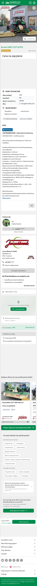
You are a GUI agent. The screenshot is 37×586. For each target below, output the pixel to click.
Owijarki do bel (8, 443)
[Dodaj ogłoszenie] (30, 2)
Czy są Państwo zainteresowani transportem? (18, 341)
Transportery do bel (10, 463)
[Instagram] (6, 560)
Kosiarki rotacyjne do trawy (12, 455)
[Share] (32, 205)
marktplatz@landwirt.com (13, 583)
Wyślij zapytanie (24, 522)
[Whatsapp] (17, 560)
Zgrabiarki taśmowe (10, 451)
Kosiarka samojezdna (24, 472)
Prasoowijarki (19, 443)
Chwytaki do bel (9, 447)
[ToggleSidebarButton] (3, 2)
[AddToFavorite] (34, 8)
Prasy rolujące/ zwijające (11, 476)
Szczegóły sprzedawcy (18, 270)
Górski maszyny (21, 447)
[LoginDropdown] (34, 2)
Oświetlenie (8, 111)
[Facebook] (10, 560)
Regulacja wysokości (11, 114)
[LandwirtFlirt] (21, 560)
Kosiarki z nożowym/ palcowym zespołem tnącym (17, 459)
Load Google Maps (20, 309)
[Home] (12, 2)
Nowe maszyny (6, 51)
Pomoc (5, 567)
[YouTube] (2, 560)
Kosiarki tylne (25, 111)
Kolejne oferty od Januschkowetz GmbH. (17, 377)
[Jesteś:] (3, 291)
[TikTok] (14, 560)
